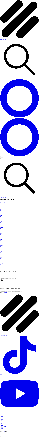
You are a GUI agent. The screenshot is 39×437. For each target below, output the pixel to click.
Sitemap (2, 428)
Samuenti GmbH (3, 431)
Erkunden (3, 39)
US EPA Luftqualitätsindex (4, 292)
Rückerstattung (2, 427)
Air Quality (2, 415)
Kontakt (2, 423)
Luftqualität (1, 39)
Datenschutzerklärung (3, 426)
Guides (2, 419)
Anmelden (2, 430)
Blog (1, 420)
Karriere (2, 425)
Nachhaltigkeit (2, 424)
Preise (5, 39)
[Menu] (0, 156)
